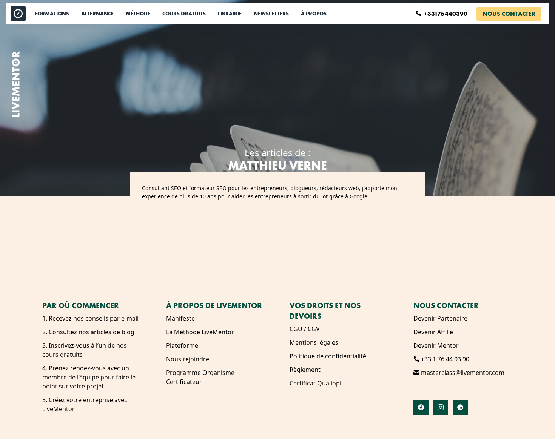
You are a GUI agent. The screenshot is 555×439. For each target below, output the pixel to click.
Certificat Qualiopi (315, 383)
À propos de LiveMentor (214, 305)
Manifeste (180, 318)
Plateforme (182, 345)
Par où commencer (80, 305)
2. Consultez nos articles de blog (88, 332)
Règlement (305, 369)
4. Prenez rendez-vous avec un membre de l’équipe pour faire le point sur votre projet (89, 377)
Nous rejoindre (187, 359)
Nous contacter (509, 14)
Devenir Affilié (433, 332)
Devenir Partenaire (440, 318)
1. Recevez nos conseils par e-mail (90, 318)
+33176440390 (446, 14)
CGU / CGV (305, 329)
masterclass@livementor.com (461, 372)
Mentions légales (314, 342)
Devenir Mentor (436, 345)
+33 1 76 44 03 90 (444, 359)
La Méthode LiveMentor (200, 332)
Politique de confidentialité (328, 356)
